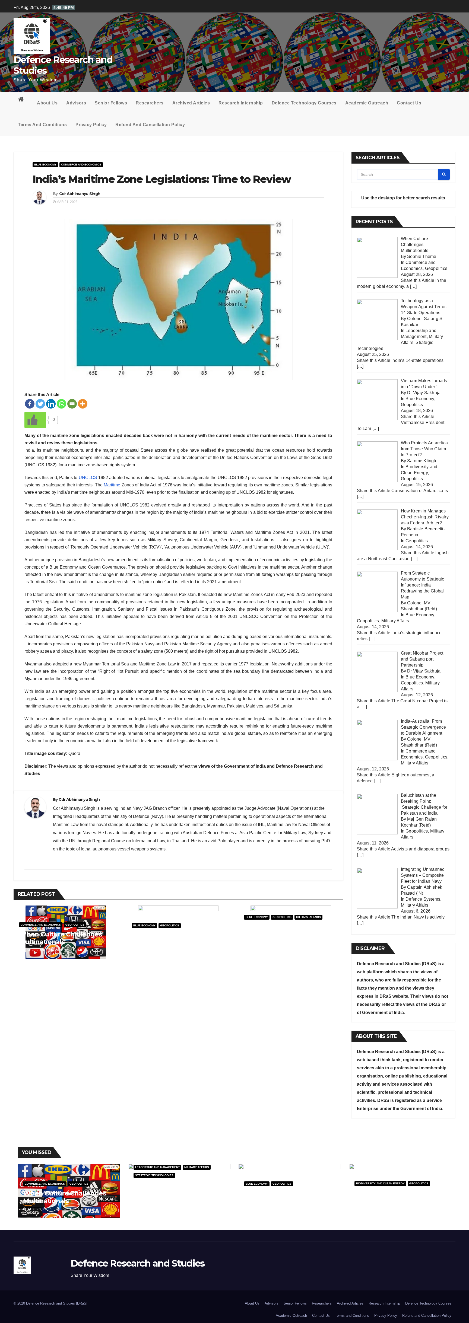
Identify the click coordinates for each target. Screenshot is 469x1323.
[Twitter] (40, 404)
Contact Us (409, 103)
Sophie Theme (69, 950)
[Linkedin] (51, 404)
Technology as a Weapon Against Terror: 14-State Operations (174, 1192)
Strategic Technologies (154, 1175)
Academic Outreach (366, 103)
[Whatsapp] (61, 404)
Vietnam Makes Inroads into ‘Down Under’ (176, 938)
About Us (47, 103)
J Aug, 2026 (34, 950)
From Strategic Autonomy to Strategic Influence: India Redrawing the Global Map (289, 934)
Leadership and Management (157, 1167)
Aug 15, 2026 (371, 1209)
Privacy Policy (91, 124)
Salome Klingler (411, 1209)
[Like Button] (35, 420)
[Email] (72, 404)
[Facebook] (29, 404)
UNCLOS (88, 477)
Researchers (150, 103)
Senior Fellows (111, 103)
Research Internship (240, 103)
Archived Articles (191, 103)
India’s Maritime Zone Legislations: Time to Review (162, 179)
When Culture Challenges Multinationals (60, 938)
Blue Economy (45, 164)
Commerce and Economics (81, 164)
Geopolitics (74, 924)
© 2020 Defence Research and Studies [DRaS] (50, 1303)
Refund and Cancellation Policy (150, 124)
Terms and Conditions (42, 124)
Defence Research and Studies (63, 65)
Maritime (112, 485)
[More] (82, 404)
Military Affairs (308, 917)
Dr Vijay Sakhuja (185, 951)
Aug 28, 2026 (40, 1209)
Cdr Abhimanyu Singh (79, 193)
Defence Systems (422, 899)
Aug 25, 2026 (150, 1201)
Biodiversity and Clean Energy (380, 1183)
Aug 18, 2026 (261, 1209)
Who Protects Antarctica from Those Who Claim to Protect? (395, 1200)
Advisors (76, 103)
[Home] (23, 100)
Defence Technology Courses (304, 103)
